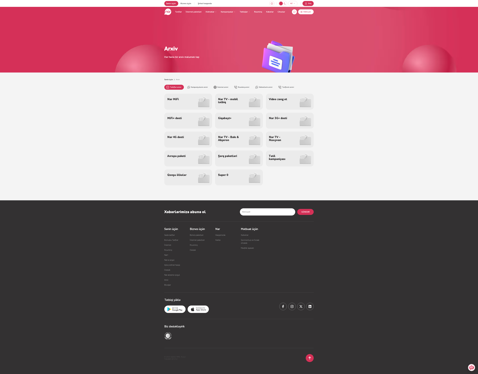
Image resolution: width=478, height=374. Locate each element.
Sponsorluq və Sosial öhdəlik (250, 241)
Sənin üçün (171, 3)
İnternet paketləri (194, 12)
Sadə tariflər (169, 235)
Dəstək (167, 270)
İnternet (167, 245)
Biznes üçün (185, 3)
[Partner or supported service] (168, 335)
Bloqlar (167, 285)
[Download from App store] (175, 309)
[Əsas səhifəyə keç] (167, 11)
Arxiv (166, 280)
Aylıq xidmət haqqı (172, 265)
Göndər (305, 212)
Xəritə (217, 240)
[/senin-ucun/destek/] (271, 3)
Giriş (309, 3)
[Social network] (283, 306)
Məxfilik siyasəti (247, 248)
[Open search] (294, 11)
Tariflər (178, 12)
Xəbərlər (270, 12)
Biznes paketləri (196, 235)
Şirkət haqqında (205, 3)
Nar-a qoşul (169, 260)
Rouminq (258, 12)
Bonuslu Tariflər (171, 240)
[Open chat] (471, 367)
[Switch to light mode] (285, 3)
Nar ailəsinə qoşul (172, 275)
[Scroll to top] (310, 358)
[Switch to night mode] (281, 3)
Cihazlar (281, 12)
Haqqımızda (220, 235)
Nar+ (166, 255)
